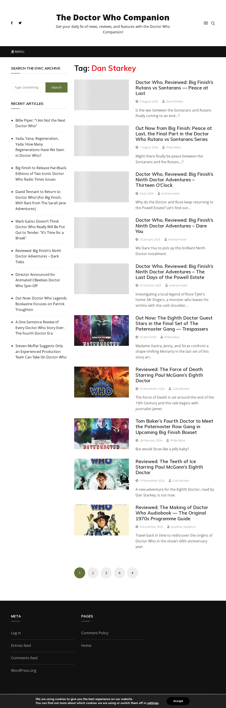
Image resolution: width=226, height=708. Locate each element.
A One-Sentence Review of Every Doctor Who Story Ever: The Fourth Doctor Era (39, 328)
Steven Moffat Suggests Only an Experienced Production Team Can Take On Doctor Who (41, 351)
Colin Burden (180, 389)
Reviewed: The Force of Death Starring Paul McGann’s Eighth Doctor (169, 374)
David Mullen (174, 101)
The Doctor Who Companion (113, 17)
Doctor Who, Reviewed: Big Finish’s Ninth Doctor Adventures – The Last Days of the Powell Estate (174, 271)
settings (152, 703)
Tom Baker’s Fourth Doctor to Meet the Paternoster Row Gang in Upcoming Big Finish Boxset (174, 426)
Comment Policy (94, 632)
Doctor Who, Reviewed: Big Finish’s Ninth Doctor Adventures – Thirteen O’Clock (174, 179)
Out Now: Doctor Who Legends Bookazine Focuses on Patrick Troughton (41, 304)
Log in (16, 632)
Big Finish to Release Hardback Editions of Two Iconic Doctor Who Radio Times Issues (40, 173)
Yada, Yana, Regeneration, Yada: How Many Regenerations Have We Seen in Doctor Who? (39, 147)
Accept (178, 701)
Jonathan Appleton (183, 527)
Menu (19, 51)
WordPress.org (23, 670)
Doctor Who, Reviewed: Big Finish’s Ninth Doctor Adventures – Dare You (174, 225)
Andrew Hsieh (170, 193)
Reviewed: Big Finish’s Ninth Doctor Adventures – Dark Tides (38, 256)
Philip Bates (173, 147)
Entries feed (21, 645)
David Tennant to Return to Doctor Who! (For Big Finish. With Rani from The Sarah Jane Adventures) (40, 200)
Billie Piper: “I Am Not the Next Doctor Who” (40, 123)
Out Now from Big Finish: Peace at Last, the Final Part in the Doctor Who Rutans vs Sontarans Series (174, 133)
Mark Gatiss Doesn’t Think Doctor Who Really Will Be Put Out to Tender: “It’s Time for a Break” (40, 230)
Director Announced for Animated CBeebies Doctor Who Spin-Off (37, 280)
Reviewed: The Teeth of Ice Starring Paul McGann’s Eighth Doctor (169, 466)
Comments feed (24, 657)
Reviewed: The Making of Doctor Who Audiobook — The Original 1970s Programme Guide (172, 512)
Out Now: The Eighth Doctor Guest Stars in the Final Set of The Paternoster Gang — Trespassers (174, 323)
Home (86, 645)
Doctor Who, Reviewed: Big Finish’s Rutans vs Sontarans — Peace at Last (174, 87)
